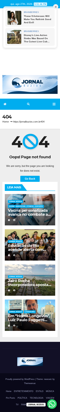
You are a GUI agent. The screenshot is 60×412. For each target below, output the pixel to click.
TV (17, 404)
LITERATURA (30, 312)
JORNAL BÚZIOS (15, 201)
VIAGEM (50, 398)
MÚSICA (50, 391)
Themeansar (29, 383)
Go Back (30, 178)
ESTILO (39, 391)
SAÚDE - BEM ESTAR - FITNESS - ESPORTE (26, 206)
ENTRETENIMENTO (23, 391)
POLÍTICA (22, 398)
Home (5, 121)
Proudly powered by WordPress (20, 379)
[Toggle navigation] (54, 104)
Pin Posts (10, 398)
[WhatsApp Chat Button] (52, 404)
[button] (28, 104)
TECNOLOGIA (36, 398)
